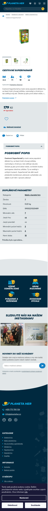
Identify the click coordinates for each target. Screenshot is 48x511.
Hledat (42, 8)
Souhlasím (35, 505)
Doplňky (7, 456)
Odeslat (42, 365)
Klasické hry (8, 453)
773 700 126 (12, 409)
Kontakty (7, 467)
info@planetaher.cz (13, 414)
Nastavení (24, 497)
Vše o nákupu (8, 481)
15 (26, 235)
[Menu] (44, 3)
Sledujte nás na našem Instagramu (24, 317)
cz (26, 217)
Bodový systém (9, 470)
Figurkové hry (9, 450)
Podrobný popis (8, 98)
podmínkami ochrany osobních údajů (22, 372)
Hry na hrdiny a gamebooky (13, 443)
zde (26, 492)
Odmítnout (12, 505)
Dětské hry (8, 447)
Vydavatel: (12, 85)
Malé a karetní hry (33, 195)
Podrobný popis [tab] (12, 146)
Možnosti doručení (14, 127)
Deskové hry (8, 437)
